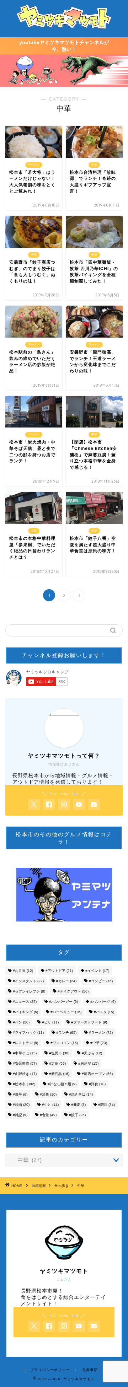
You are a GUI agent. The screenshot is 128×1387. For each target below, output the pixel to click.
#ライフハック (28, 1032)
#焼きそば (81, 1094)
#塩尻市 (59, 1053)
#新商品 (59, 1074)
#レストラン (25, 1043)
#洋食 (97, 1084)
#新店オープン (97, 1074)
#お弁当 (23, 971)
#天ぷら (92, 1053)
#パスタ (104, 1012)
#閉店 (106, 1105)
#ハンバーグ (103, 1002)
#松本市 (24, 1084)
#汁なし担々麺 (62, 1084)
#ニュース (25, 1002)
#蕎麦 (78, 1105)
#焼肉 (21, 1105)
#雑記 (20, 1115)
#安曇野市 (25, 1063)
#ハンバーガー (63, 1002)
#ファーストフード (89, 1022)
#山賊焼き (25, 1074)
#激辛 (20, 1094)
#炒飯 (48, 1094)
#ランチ (66, 1032)
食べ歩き (61, 1186)
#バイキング (25, 1012)
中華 (80, 1186)
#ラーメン (101, 1032)
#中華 (98, 1043)
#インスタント (28, 981)
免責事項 (90, 1370)
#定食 (57, 1063)
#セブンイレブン (29, 991)
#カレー (66, 981)
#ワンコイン (64, 1043)
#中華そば (25, 1053)
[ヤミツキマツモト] (64, 28)
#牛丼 (50, 1105)
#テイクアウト (73, 991)
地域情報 (39, 1186)
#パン (21, 1022)
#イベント (97, 971)
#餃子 (77, 1115)
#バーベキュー (65, 1012)
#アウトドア (59, 971)
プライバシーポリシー (50, 1370)
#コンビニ (101, 981)
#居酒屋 (88, 1063)
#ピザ (50, 1022)
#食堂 (48, 1115)
